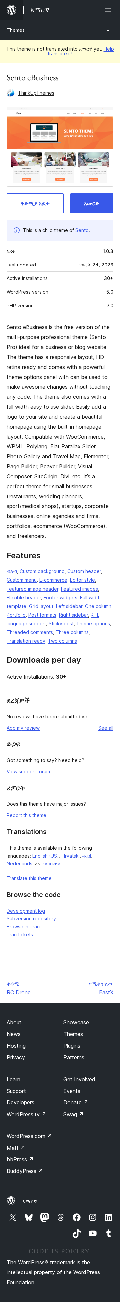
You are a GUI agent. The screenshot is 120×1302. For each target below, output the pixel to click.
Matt (16, 1148)
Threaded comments (30, 632)
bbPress (20, 1159)
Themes (16, 30)
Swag (73, 1114)
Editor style (82, 580)
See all (105, 728)
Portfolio (16, 615)
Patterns (73, 1057)
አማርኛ (29, 1201)
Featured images (79, 589)
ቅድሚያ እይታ (35, 203)
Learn (13, 1079)
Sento (82, 230)
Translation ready (26, 641)
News (14, 1034)
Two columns (62, 641)
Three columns (72, 632)
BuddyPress (25, 1171)
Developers (20, 1102)
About (14, 1022)
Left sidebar (69, 606)
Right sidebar (73, 615)
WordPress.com (29, 1136)
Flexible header (24, 597)
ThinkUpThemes (36, 93)
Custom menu (22, 580)
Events (71, 1091)
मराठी (86, 855)
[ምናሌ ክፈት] (109, 10)
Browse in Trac (23, 926)
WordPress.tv (26, 1114)
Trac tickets (20, 934)
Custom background (42, 571)
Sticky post (61, 623)
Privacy (16, 1057)
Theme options (93, 623)
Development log (26, 911)
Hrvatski (71, 855)
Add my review (23, 728)
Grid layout (41, 606)
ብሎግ (12, 571)
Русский (51, 863)
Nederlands (19, 863)
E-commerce (53, 580)
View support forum (28, 771)
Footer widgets (60, 597)
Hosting (16, 1045)
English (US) (45, 855)
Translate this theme (29, 878)
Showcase (76, 1022)
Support (16, 1091)
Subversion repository (31, 918)
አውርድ (91, 203)
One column (98, 606)
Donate (75, 1102)
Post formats (42, 615)
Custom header (84, 571)
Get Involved (79, 1079)
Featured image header (32, 589)
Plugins (71, 1045)
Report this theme (26, 815)
